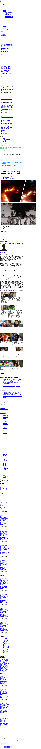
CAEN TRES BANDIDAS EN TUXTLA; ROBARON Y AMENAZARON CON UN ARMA (13, 385)
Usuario (2, 738)
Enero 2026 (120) (6, 646)
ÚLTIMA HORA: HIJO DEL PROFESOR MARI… (6, 38)
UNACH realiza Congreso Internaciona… (6, 131)
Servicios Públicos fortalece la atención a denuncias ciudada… (5, 446)
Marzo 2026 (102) (6, 643)
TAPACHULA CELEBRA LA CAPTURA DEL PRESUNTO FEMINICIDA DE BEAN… (6, 453)
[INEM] (1, 479)
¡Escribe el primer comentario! (8, 178)
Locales (4, 9)
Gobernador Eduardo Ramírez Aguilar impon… (3, 568)
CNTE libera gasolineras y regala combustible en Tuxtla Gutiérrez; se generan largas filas (12, 393)
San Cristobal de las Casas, (14, 243)
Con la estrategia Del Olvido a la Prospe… (4, 494)
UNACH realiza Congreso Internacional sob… (4, 601)
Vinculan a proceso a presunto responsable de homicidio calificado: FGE (11, 387)
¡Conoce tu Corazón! (5, 167)
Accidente (2, 659)
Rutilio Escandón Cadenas (4, 668)
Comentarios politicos (9, 17)
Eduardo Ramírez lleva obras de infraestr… (3, 523)
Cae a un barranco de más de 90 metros (10, 388)
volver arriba (3, 402)
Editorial (4, 23)
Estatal (4, 8)
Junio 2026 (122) (6, 640)
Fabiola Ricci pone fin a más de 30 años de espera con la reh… (5, 440)
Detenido (6, 660)
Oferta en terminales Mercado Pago (8, 165)
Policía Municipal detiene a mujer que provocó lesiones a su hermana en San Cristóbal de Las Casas (13, 398)
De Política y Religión (9, 16)
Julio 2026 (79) (5, 639)
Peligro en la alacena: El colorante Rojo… (4, 697)
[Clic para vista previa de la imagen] (18, 224)
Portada (4, 5)
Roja (3, 24)
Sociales (4, 26)
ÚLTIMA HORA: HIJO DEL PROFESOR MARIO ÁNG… (4, 587)
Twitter (1, 143)
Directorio (6, 29)
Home (4, 150)
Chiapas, (21, 243)
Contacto (4, 28)
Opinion (4, 11)
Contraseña (3, 740)
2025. (18, 733)
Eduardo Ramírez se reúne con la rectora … (4, 553)
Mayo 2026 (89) (5, 641)
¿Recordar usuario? (6, 747)
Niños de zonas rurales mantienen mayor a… (4, 682)
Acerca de (4, 140)
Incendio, (2, 243)
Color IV (10, 735)
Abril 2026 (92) (5, 642)
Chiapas (6, 659)
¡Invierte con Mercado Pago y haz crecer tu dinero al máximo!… (5, 417)
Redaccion (9, 177)
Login (1, 2)
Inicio (4, 4)
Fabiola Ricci (5, 662)
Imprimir (4, 227)
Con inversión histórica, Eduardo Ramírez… (4, 538)
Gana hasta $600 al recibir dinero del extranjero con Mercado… (5, 423)
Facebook (5, 143)
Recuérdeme (5, 742)
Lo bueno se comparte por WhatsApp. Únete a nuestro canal (11, 148)
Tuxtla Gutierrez (3, 671)
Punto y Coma (7, 18)
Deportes (4, 25)
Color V (14, 735)
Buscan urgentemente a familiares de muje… (4, 615)
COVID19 (2, 660)
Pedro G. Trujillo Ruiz (9, 21)
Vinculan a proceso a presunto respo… (5, 71)
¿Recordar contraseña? (7, 746)
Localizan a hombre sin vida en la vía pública (5, 434)
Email (4, 228)
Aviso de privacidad (6, 139)
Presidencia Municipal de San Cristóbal (4, 665)
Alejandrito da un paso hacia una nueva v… (3, 711)
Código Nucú (7, 15)
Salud (4, 27)
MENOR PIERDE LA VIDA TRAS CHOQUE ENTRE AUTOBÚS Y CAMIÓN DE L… (5, 467)
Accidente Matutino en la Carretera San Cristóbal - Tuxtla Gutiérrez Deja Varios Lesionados (12, 395)
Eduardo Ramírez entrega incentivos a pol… (4, 508)
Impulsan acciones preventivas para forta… (4, 724)
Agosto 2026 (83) (6, 638)
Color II (4, 735)
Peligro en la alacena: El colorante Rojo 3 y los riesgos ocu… (6, 429)
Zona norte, (6, 243)
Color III (7, 735)
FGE (1, 663)
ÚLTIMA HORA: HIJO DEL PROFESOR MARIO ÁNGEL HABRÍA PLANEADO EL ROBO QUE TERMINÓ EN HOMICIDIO (12, 380)
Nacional (4, 10)
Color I (1, 735)
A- (2, 156)
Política (4, 7)
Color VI (17, 735)
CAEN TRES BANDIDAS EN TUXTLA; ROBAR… (7, 60)
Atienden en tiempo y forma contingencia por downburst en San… (6, 459)
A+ (0, 156)
